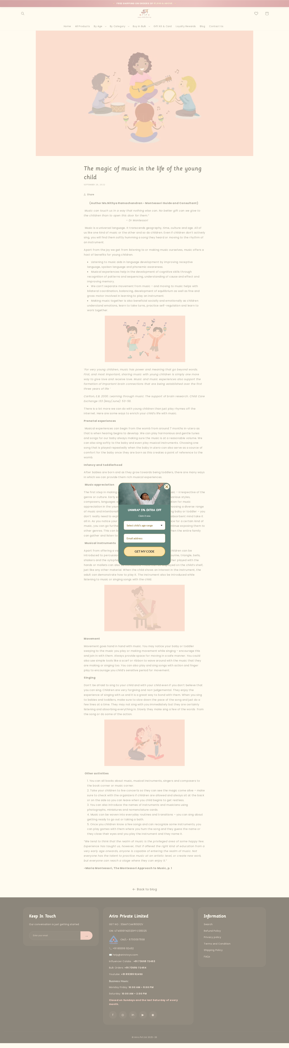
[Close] (167, 487)
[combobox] (144, 525)
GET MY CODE (144, 551)
